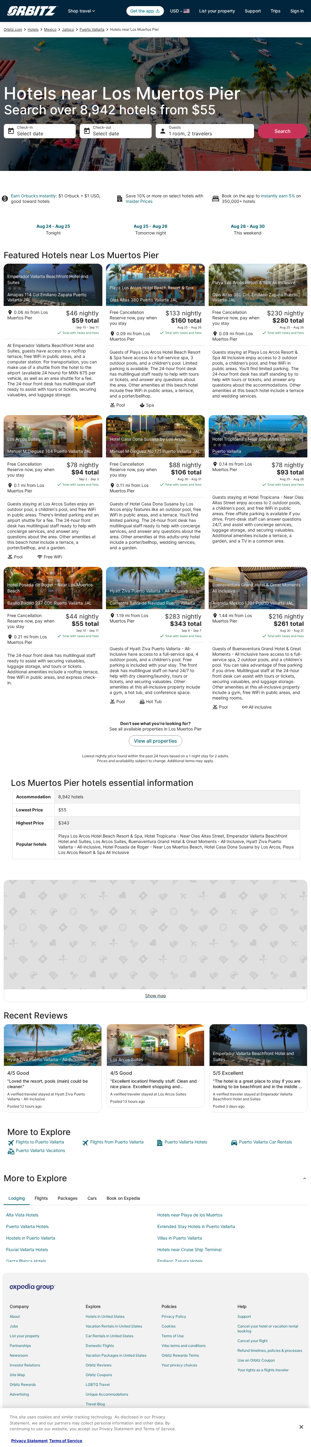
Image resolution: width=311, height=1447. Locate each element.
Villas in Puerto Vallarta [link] (179, 1238)
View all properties (155, 741)
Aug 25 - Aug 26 (150, 226)
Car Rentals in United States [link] (109, 1336)
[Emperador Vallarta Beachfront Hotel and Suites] (53, 337)
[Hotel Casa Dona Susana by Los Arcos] (155, 489)
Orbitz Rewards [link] (23, 1384)
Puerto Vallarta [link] (92, 29)
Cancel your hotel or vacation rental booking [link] (268, 1328)
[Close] (301, 1427)
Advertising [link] (19, 1394)
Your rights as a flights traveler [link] (263, 1370)
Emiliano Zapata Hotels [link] (180, 1261)
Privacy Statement (29, 1440)
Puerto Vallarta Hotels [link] (27, 1226)
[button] (155, 1178)
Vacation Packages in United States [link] (116, 1355)
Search (283, 131)
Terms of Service (65, 1440)
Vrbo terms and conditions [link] (184, 1345)
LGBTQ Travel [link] (98, 1384)
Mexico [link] (50, 29)
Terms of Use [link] (173, 1336)
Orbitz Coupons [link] (99, 1374)
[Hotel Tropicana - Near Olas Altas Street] (258, 489)
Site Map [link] (17, 1374)
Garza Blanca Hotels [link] (26, 1261)
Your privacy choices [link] (179, 1365)
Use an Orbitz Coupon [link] (256, 1360)
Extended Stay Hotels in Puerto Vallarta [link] (196, 1226)
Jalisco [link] (68, 29)
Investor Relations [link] (25, 1365)
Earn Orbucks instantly (33, 195)
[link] (43, 1143)
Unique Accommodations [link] (107, 1394)
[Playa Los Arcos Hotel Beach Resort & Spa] (155, 337)
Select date (30, 133)
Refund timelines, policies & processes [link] (270, 1350)
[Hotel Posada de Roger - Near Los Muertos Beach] (53, 640)
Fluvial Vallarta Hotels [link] (27, 1249)
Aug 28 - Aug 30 (248, 226)
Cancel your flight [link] (253, 1340)
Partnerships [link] (20, 1345)
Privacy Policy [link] (174, 1316)
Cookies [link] (169, 1326)
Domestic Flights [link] (100, 1345)
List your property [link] (24, 1336)
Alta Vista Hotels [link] (22, 1214)
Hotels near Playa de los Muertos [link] (189, 1214)
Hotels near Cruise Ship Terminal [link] (189, 1249)
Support (253, 10)
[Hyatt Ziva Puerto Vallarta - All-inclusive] (155, 640)
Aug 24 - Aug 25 (53, 226)
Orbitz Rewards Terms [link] (180, 1355)
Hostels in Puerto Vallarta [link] (30, 1238)
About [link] (15, 1316)
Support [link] (244, 1316)
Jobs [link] (14, 1326)
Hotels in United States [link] (105, 1316)
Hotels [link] (33, 29)
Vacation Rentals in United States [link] (114, 1326)
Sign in (297, 10)
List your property (217, 10)
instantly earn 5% (278, 195)
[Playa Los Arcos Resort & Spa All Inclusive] (258, 337)
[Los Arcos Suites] (53, 489)
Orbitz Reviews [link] (98, 1365)
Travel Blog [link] (95, 1404)
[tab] (17, 1198)
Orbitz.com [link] (13, 29)
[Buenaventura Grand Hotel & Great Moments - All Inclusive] (258, 640)
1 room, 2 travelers (190, 133)
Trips (276, 10)
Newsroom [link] (19, 1355)
